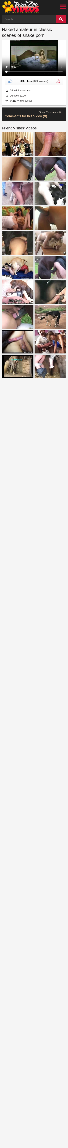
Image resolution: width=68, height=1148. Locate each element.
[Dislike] (58, 81)
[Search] (61, 19)
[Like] (10, 81)
